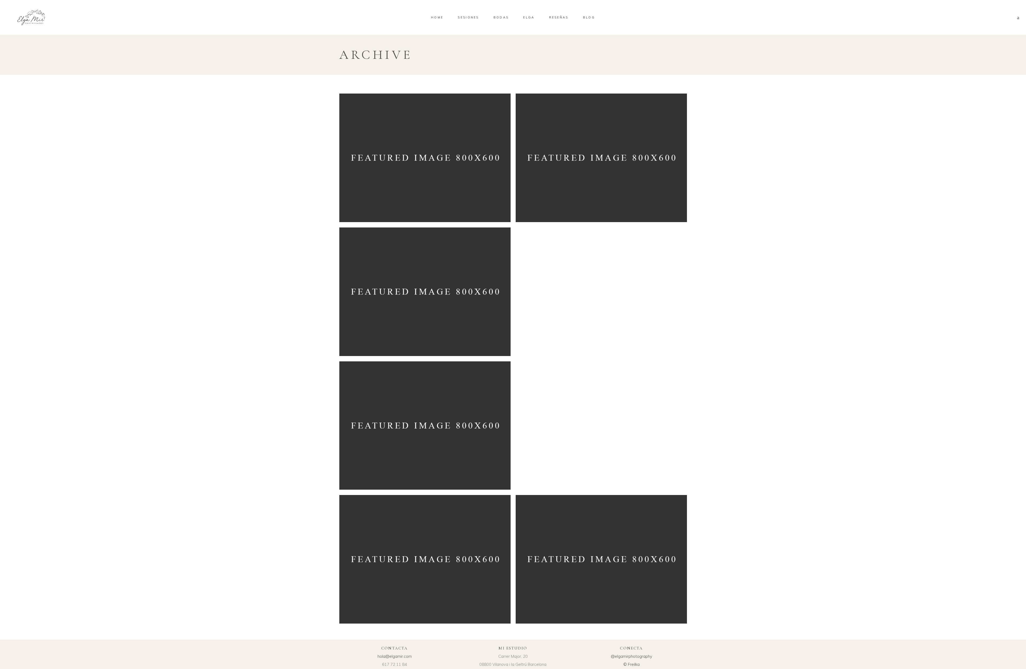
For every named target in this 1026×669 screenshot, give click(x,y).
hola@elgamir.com (395, 656)
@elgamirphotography (631, 656)
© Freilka (631, 664)
